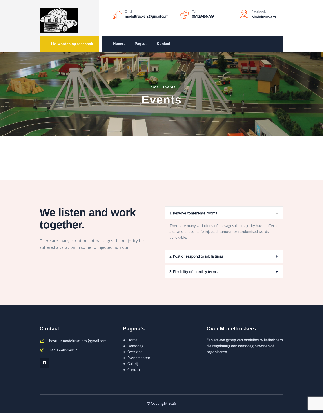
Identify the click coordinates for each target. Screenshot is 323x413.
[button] (224, 213)
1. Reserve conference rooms (193, 213)
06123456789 (203, 16)
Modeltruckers (264, 17)
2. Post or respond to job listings (196, 256)
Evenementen (138, 357)
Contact (163, 44)
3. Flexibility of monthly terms (193, 271)
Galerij (132, 363)
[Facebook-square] (44, 363)
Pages (140, 44)
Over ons (134, 351)
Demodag (135, 345)
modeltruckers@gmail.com (146, 16)
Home (118, 44)
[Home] (59, 20)
